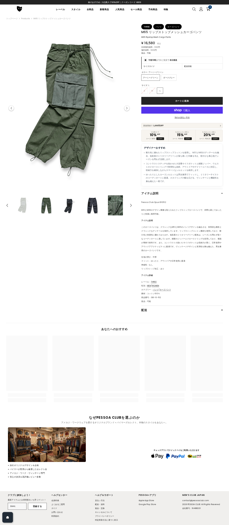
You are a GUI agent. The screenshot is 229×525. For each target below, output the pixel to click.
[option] (69, 108)
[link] (27, 395)
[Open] (7, 517)
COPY (160, 139)
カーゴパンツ (165, 289)
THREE (154, 281)
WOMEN (155, 285)
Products (25, 18)
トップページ (12, 18)
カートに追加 (182, 100)
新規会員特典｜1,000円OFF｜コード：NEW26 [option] (114, 2)
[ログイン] (201, 9)
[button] (11, 108)
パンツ (156, 289)
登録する (37, 506)
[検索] (194, 9)
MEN (149, 285)
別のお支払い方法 (182, 117)
